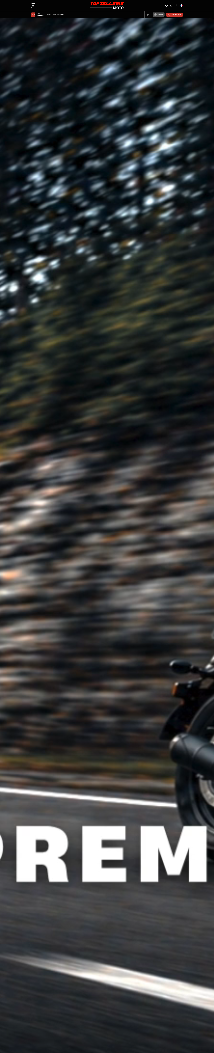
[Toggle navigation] (33, 5)
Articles (160, 14)
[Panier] (171, 5)
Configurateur (176, 14)
